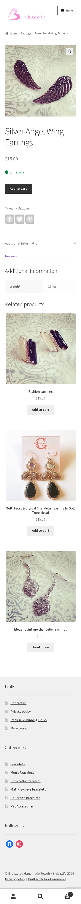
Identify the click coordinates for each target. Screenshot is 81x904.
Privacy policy (21, 711)
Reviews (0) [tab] (13, 256)
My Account (13, 896)
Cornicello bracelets (26, 781)
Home (13, 33)
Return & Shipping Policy (29, 720)
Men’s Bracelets (22, 772)
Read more (40, 647)
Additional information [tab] (22, 243)
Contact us (19, 703)
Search (40, 896)
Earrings (26, 33)
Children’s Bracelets (25, 798)
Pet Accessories (22, 806)
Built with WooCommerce (47, 879)
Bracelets (18, 764)
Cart (62, 893)
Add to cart (18, 188)
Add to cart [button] (40, 409)
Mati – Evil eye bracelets (28, 789)
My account (19, 728)
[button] (69, 51)
